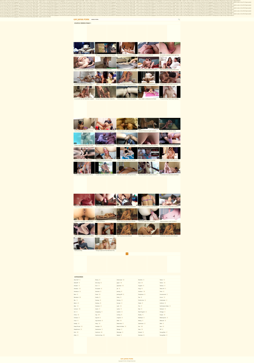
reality (140, 314)
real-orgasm (142, 312)
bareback (77, 297)
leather (119, 312)
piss (140, 306)
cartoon (77, 309)
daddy (76, 323)
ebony (97, 280)
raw (140, 309)
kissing (120, 300)
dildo (76, 335)
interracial (120, 280)
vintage (162, 312)
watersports (164, 317)
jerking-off (120, 294)
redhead (141, 317)
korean (119, 303)
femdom (98, 306)
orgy (140, 288)
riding (140, 320)
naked (119, 335)
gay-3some (99, 320)
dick (76, 332)
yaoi (162, 326)
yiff (161, 329)
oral (140, 282)
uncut (162, 297)
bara (76, 294)
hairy (97, 323)
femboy (98, 303)
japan (119, 282)
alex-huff (77, 280)
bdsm (76, 303)
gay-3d (98, 317)
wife (162, 323)
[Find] (179, 19)
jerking (119, 291)
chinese (77, 317)
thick (162, 291)
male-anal (120, 323)
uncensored (164, 294)
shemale (141, 335)
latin (119, 306)
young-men (163, 335)
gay (97, 314)
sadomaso (141, 323)
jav (118, 288)
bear (76, 306)
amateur (77, 288)
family (97, 297)
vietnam (163, 309)
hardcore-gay (100, 335)
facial (97, 294)
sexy (140, 329)
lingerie (120, 317)
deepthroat (78, 329)
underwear (163, 300)
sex (140, 326)
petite (140, 303)
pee (140, 297)
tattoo (162, 282)
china (76, 314)
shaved (141, 332)
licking (119, 314)
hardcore (98, 332)
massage (120, 332)
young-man (163, 332)
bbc (75, 300)
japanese (120, 285)
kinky (119, 297)
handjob (98, 326)
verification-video (165, 306)
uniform (163, 303)
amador (77, 285)
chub (76, 320)
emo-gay (98, 282)
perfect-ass (142, 300)
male (119, 320)
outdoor (141, 291)
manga (119, 329)
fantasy (98, 300)
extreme (98, 291)
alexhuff (77, 282)
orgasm (141, 285)
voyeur (162, 314)
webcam (163, 320)
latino (119, 309)
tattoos (162, 285)
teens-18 (163, 288)
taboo (162, 280)
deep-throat (78, 326)
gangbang (98, 312)
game (97, 309)
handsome (99, 329)
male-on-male (121, 326)
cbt (75, 312)
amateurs (77, 291)
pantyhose (141, 294)
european (98, 288)
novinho (141, 280)
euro (97, 285)
